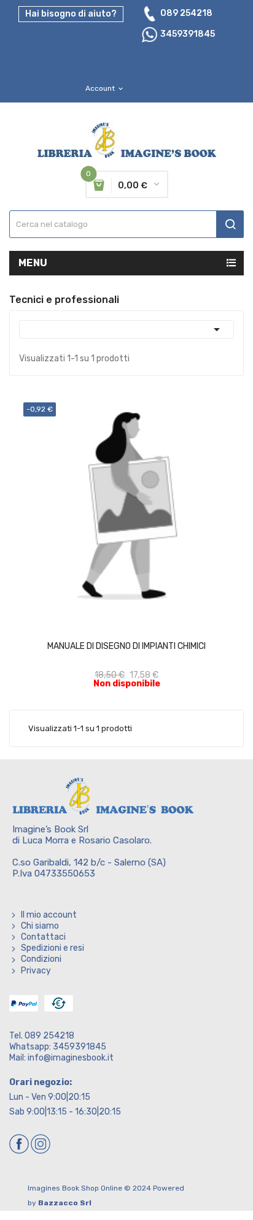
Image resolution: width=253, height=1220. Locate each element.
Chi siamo (40, 926)
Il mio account (49, 915)
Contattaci (43, 937)
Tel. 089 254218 (41, 1035)
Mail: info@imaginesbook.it (61, 1058)
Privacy (36, 970)
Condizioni (41, 959)
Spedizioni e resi (52, 948)
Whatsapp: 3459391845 (57, 1047)
